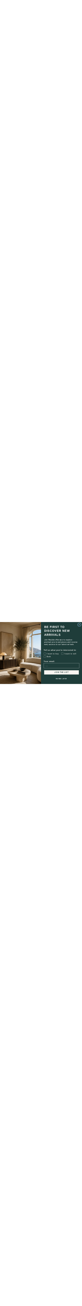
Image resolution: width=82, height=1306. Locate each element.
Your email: (49, 661)
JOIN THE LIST (61, 672)
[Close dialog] (79, 624)
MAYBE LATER (61, 679)
